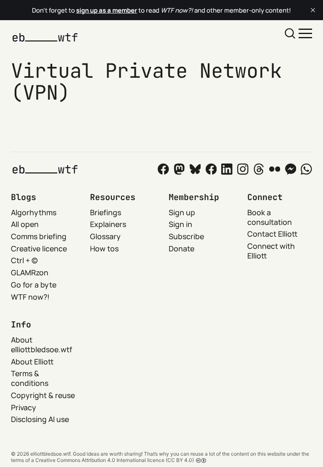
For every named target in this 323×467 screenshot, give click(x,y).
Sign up (182, 212)
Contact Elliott (272, 234)
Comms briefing (38, 236)
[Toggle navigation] (305, 33)
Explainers (108, 224)
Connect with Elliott (271, 251)
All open (25, 224)
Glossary (105, 236)
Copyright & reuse (43, 395)
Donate (181, 248)
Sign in (180, 224)
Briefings (105, 212)
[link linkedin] (227, 169)
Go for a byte (33, 285)
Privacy (23, 407)
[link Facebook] (163, 169)
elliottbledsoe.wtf (50, 454)
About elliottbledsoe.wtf (41, 344)
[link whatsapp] (306, 169)
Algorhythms (33, 212)
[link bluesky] (195, 169)
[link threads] (259, 169)
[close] (313, 10)
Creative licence (39, 248)
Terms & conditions (29, 378)
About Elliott (32, 361)
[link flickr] (275, 169)
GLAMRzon (29, 272)
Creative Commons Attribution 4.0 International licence (99, 460)
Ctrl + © (24, 260)
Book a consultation (269, 217)
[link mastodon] (179, 169)
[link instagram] (243, 169)
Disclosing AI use (40, 419)
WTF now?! (30, 297)
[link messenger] (291, 169)
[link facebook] (211, 169)
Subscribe (186, 236)
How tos (104, 248)
